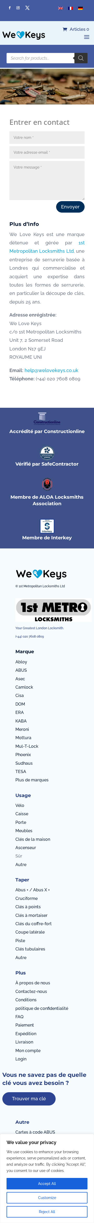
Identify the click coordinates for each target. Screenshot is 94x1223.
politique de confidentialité (41, 1008)
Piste (20, 940)
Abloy (21, 661)
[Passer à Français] (70, 8)
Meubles (23, 830)
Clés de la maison (32, 839)
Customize (47, 1198)
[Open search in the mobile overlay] (47, 58)
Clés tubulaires (30, 949)
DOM (20, 704)
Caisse (21, 813)
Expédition (25, 1033)
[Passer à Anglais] (61, 8)
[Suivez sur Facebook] (10, 8)
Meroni (22, 729)
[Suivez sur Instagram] (18, 8)
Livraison (24, 1042)
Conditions (26, 999)
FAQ (19, 1016)
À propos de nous (32, 982)
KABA (21, 721)
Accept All (47, 1184)
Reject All (47, 1212)
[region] (47, 1178)
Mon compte (27, 1050)
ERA (19, 712)
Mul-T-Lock (26, 746)
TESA (20, 771)
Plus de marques (32, 779)
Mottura (23, 737)
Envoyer (70, 206)
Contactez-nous (31, 991)
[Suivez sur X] (27, 8)
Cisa (19, 695)
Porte (20, 822)
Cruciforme (26, 898)
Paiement (24, 1025)
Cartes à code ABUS (35, 1132)
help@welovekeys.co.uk (51, 370)
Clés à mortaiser (31, 915)
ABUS (21, 670)
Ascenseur (25, 847)
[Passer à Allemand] (80, 8)
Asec (20, 678)
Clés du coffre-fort (33, 923)
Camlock (24, 687)
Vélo (19, 805)
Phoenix (23, 754)
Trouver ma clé (29, 1098)
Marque (24, 651)
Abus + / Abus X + (32, 889)
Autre (20, 864)
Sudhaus (24, 763)
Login (20, 1059)
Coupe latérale (30, 932)
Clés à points (28, 906)
